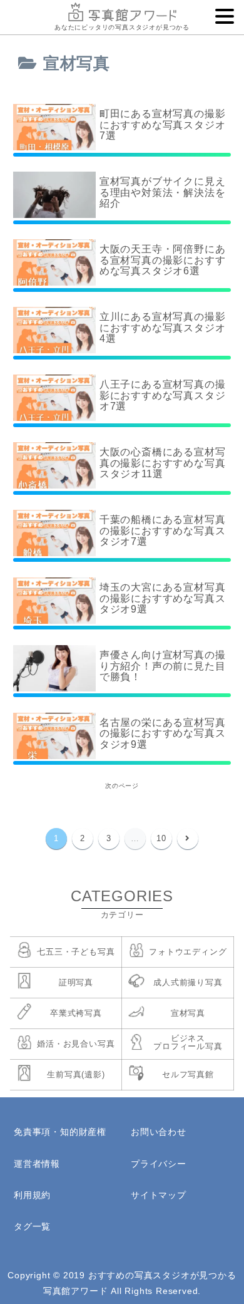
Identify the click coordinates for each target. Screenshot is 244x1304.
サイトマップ (158, 1195)
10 (161, 838)
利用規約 (32, 1195)
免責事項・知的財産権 (60, 1132)
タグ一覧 (32, 1226)
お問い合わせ (158, 1132)
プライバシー (158, 1164)
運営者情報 (37, 1164)
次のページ (122, 785)
